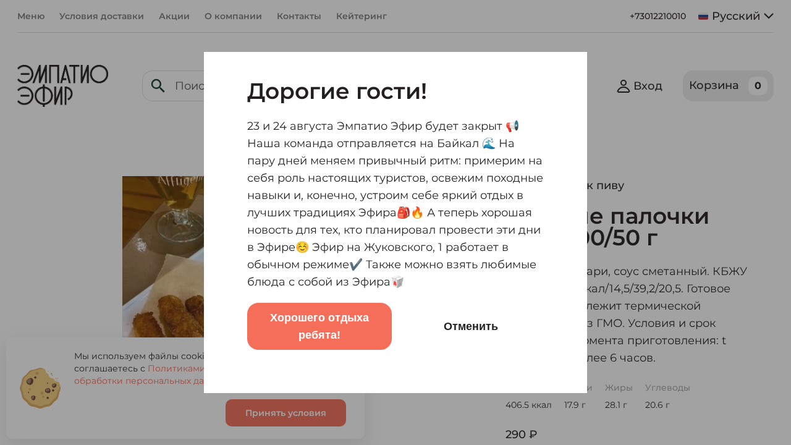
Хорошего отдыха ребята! (319, 326)
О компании (233, 16)
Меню (30, 16)
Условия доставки (101, 16)
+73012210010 (658, 16)
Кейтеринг (361, 16)
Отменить (471, 326)
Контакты (299, 16)
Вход (647, 86)
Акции (174, 16)
